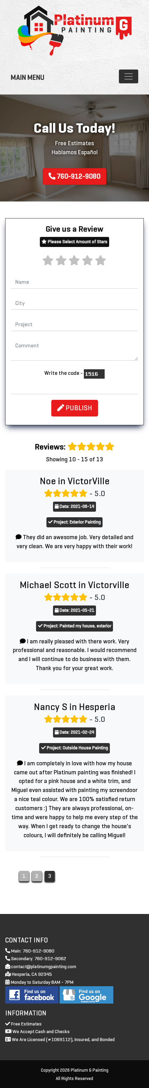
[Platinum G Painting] (75, 29)
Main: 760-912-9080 (32, 951)
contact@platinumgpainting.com (43, 966)
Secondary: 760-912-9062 (38, 958)
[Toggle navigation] (128, 76)
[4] (88, 262)
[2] (61, 262)
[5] (101, 262)
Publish (78, 408)
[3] (75, 262)
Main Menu (27, 77)
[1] (48, 262)
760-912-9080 (77, 176)
